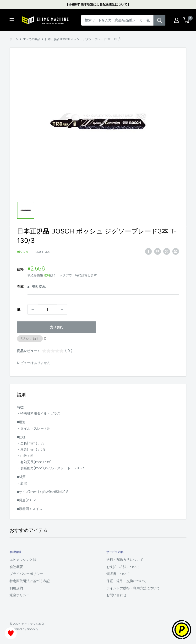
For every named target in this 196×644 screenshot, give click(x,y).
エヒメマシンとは (23, 559)
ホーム (14, 39)
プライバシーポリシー (26, 573)
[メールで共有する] (175, 251)
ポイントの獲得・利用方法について (133, 588)
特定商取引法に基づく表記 (30, 581)
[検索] (159, 20)
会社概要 (16, 566)
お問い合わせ (116, 595)
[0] (186, 20)
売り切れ (56, 327)
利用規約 (16, 588)
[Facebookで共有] (148, 251)
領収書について (118, 573)
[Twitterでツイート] (166, 251)
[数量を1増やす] (62, 309)
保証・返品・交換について (126, 581)
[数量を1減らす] (33, 309)
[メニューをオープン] (12, 20)
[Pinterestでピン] (157, 251)
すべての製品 (31, 39)
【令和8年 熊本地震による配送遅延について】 (98, 4)
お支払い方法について (123, 566)
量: (19, 309)
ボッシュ (22, 252)
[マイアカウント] (176, 20)
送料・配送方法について (124, 559)
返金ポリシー (20, 595)
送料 (47, 275)
